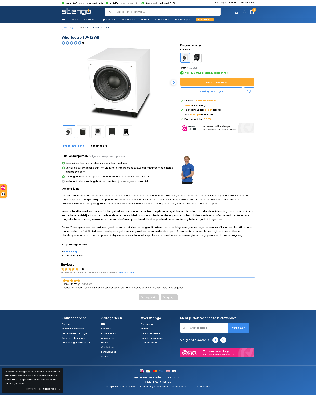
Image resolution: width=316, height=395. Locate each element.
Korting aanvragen (211, 91)
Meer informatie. (126, 272)
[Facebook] (215, 340)
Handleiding (70, 251)
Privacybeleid (166, 377)
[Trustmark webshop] (217, 127)
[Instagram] (223, 340)
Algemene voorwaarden (145, 377)
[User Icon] (236, 12)
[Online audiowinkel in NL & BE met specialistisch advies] (76, 11)
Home (81, 27)
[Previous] (63, 83)
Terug (71, 27)
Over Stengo (220, 2)
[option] (118, 82)
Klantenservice (247, 2)
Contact (178, 377)
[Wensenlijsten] (249, 91)
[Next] (173, 83)
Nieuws (232, 2)
